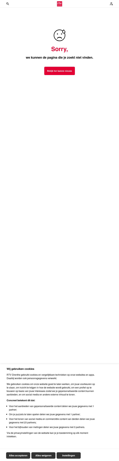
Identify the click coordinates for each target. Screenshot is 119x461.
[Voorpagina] (59, 3)
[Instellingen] (111, 3)
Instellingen (68, 455)
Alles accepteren (18, 455)
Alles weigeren (43, 455)
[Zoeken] (7, 3)
